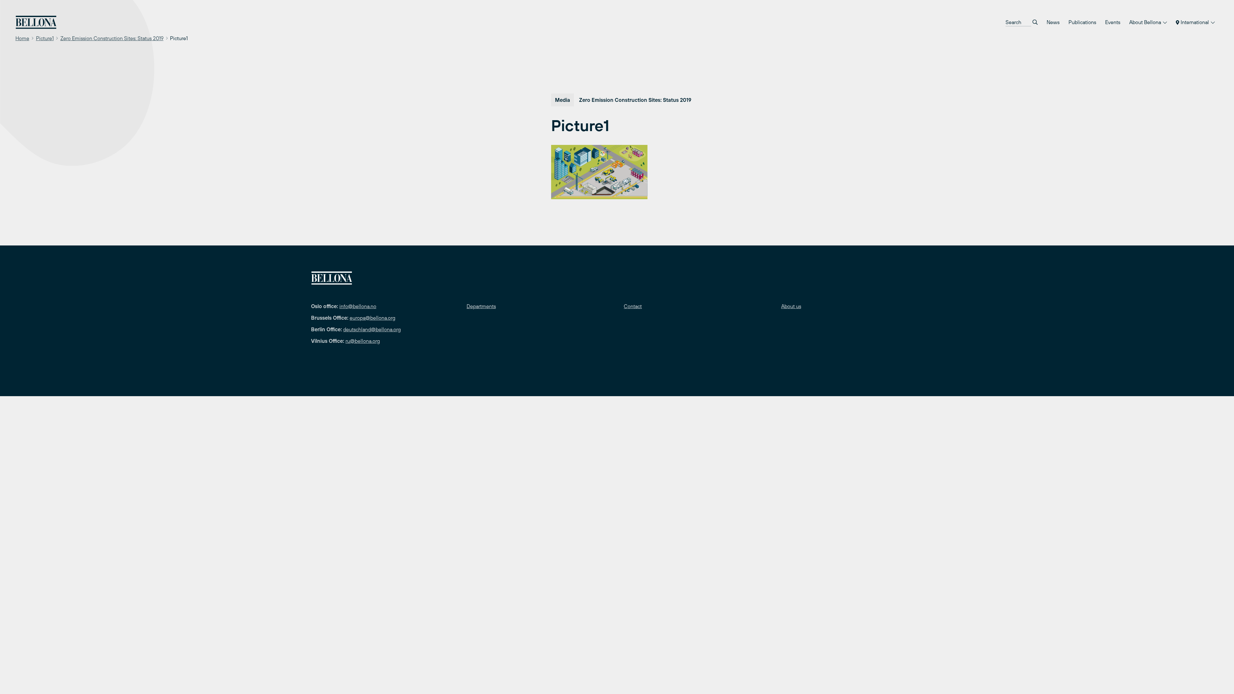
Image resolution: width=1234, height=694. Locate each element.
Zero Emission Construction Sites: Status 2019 (112, 38)
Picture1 (45, 38)
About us (791, 306)
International (1194, 22)
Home (22, 38)
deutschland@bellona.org (372, 329)
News (1053, 22)
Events (1112, 22)
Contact (633, 306)
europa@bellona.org (372, 318)
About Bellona (1145, 22)
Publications (1082, 22)
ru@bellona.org (362, 341)
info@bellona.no (357, 306)
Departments (481, 306)
